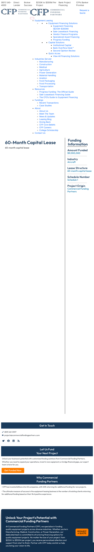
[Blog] (18, 441)
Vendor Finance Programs (65, 34)
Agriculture (44, 70)
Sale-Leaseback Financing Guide (54, 94)
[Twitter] (3, 441)
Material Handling (47, 75)
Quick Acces (54, 53)
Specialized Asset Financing (66, 37)
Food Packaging (47, 81)
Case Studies (45, 105)
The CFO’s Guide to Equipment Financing (58, 97)
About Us (43, 111)
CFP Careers (45, 127)
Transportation (46, 86)
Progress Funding (61, 40)
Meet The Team (46, 114)
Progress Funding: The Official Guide (56, 92)
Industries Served (43, 59)
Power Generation (47, 72)
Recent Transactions (49, 103)
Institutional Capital (62, 45)
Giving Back (45, 122)
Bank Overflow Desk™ (63, 48)
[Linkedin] (13, 441)
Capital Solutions (56, 42)
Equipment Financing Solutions (62, 23)
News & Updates (47, 116)
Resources (40, 89)
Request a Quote (84, 11)
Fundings (39, 100)
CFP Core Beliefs (47, 125)
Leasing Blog (45, 119)
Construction (45, 64)
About (37, 108)
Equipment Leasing (44, 20)
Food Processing (47, 83)
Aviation (43, 78)
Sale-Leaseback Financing (65, 31)
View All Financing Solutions (66, 56)
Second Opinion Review (64, 50)
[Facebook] (8, 441)
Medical (43, 67)
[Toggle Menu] (32, 18)
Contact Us (40, 133)
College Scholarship (48, 130)
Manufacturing (46, 61)
